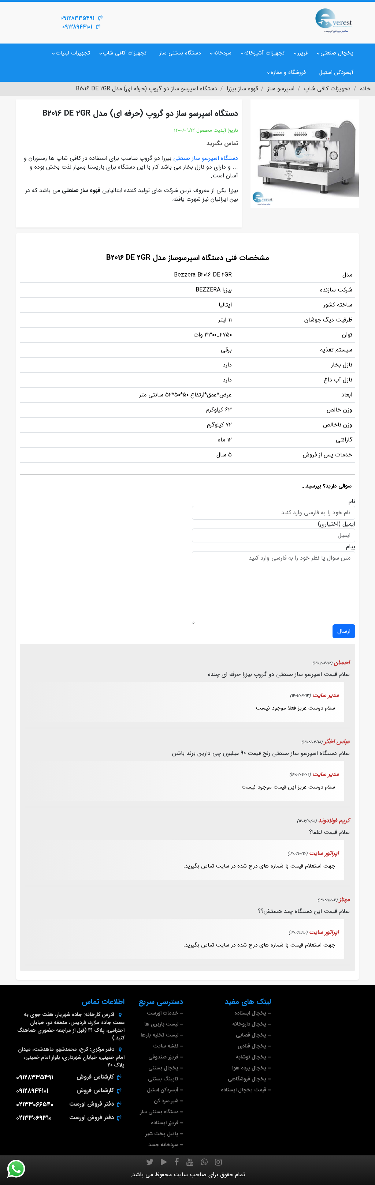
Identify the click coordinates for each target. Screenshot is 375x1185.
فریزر (302, 53)
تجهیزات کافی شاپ (124, 53)
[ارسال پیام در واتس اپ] (20, 1169)
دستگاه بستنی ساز (180, 53)
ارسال (343, 631)
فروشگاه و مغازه (288, 72)
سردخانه (222, 53)
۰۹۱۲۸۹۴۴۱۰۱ (77, 26)
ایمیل (348, 524)
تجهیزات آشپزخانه (264, 53)
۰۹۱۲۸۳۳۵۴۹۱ (77, 18)
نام (352, 501)
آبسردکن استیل (336, 72)
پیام (350, 546)
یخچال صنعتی (336, 53)
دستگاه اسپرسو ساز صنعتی (205, 158)
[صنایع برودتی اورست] (334, 20)
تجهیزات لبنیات (73, 53)
